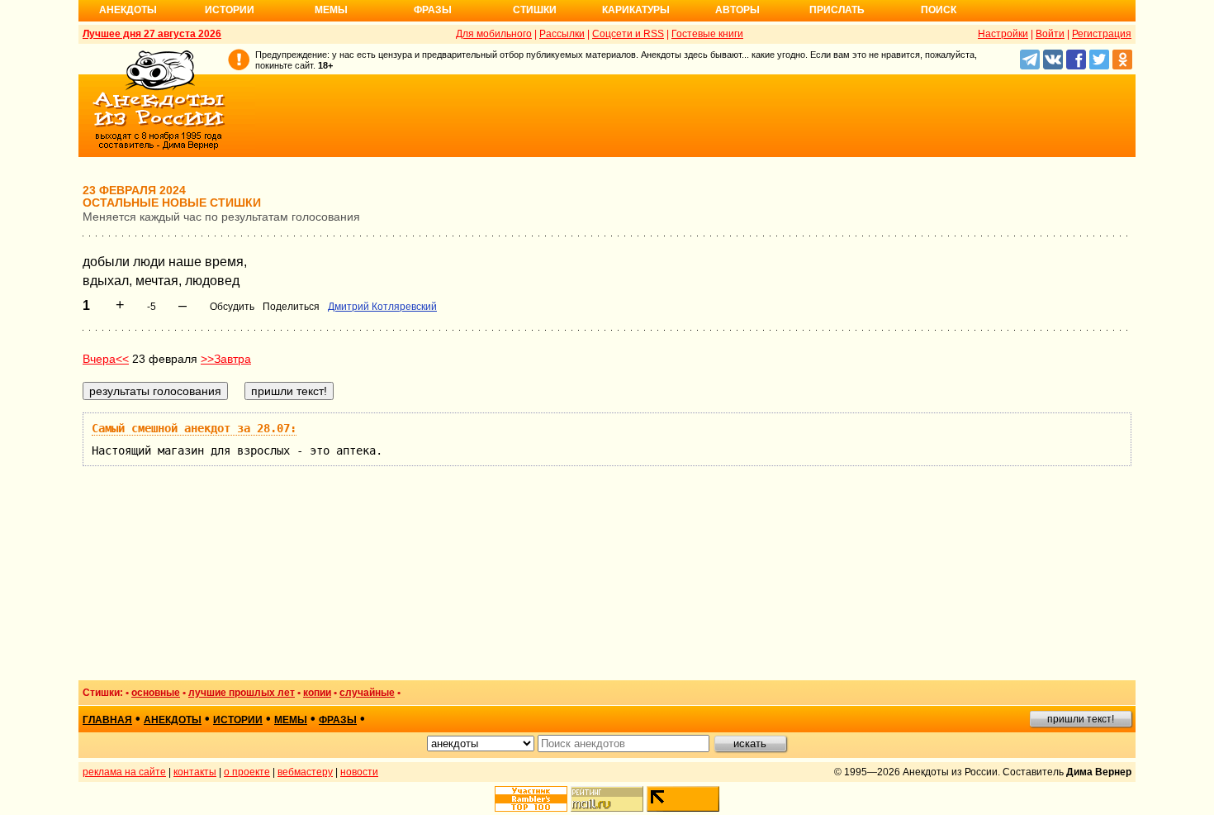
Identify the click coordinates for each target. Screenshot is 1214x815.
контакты (194, 772)
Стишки (535, 10)
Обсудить (232, 306)
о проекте (247, 772)
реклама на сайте (124, 772)
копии (317, 692)
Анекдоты (128, 10)
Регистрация (1101, 34)
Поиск (938, 10)
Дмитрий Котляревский (382, 306)
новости (359, 772)
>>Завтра (226, 358)
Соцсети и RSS (628, 34)
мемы (290, 720)
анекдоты (173, 720)
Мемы (331, 10)
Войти (1050, 34)
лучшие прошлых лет (241, 692)
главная (107, 720)
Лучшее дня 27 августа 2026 (152, 34)
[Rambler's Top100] (531, 799)
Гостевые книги (707, 34)
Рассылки (562, 34)
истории (238, 720)
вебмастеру (305, 772)
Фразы (433, 10)
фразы (338, 720)
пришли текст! (1080, 719)
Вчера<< (106, 358)
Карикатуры (636, 10)
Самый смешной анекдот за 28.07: (194, 428)
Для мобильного (494, 34)
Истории (229, 10)
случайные (367, 692)
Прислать (837, 10)
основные (155, 692)
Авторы (737, 10)
